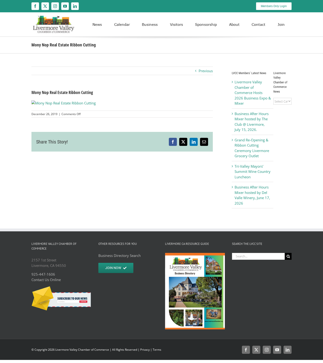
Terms (157, 350)
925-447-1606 (43, 274)
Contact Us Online (46, 279)
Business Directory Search (119, 255)
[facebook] (35, 6)
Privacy (145, 350)
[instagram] (55, 6)
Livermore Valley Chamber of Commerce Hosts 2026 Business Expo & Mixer (253, 93)
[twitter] (45, 6)
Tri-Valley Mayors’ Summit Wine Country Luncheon (253, 171)
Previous (206, 70)
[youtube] (65, 6)
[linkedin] (75, 6)
